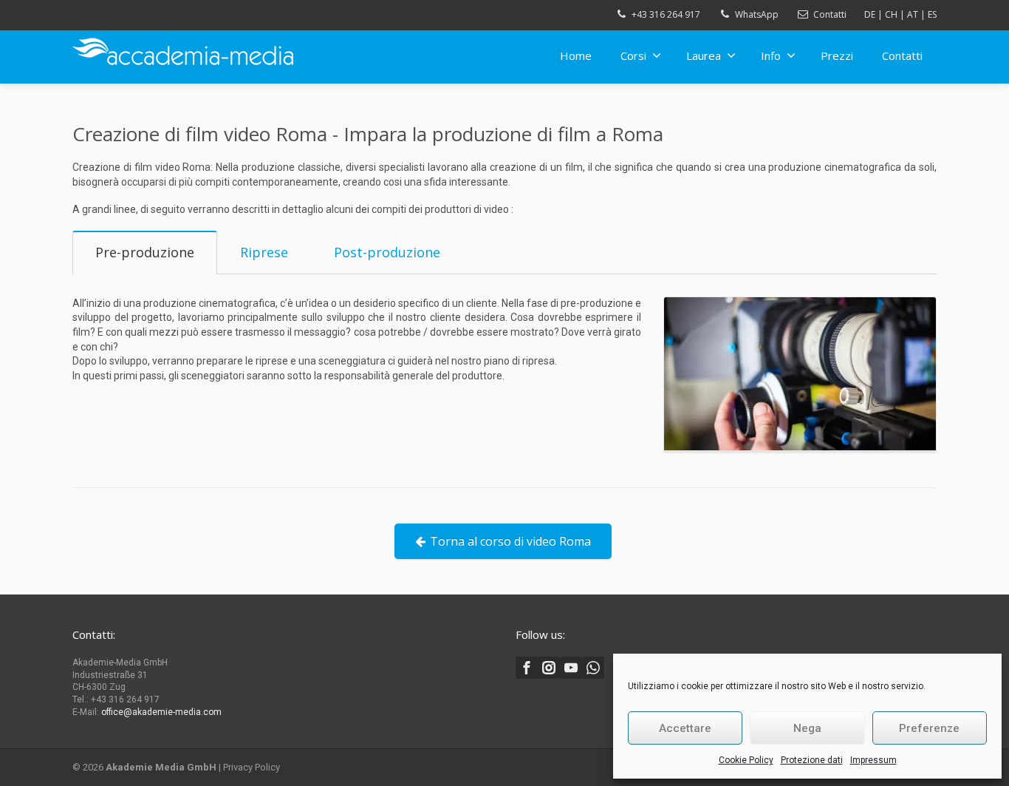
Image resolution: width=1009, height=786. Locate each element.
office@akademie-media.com (161, 712)
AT (912, 14)
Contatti (829, 14)
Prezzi (837, 55)
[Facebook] (527, 668)
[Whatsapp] (593, 668)
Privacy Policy (251, 767)
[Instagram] (549, 668)
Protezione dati (812, 760)
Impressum (873, 760)
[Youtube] (571, 668)
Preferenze (929, 728)
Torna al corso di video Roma (510, 541)
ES (932, 14)
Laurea (703, 55)
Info (771, 55)
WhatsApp (757, 14)
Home (576, 55)
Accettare (685, 728)
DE (869, 14)
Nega (807, 728)
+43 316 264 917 (666, 14)
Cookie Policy (746, 760)
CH (891, 14)
